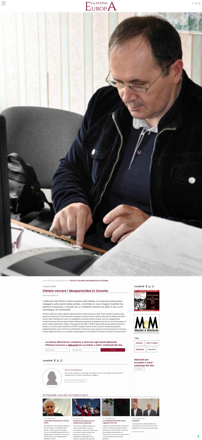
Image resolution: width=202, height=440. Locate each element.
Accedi (112, 350)
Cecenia (139, 343)
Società (65, 280)
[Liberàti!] (145, 407)
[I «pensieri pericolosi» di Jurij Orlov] (57, 407)
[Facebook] (54, 360)
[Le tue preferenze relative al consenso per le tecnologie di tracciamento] (198, 436)
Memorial (140, 349)
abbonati (73, 345)
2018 (59, 280)
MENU (4, 5)
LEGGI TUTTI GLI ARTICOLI (75, 380)
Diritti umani (151, 343)
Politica (151, 349)
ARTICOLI (52, 280)
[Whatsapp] (61, 360)
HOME (45, 280)
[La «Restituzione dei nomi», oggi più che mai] (116, 407)
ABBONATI (139, 369)
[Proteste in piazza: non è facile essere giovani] (86, 407)
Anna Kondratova (50, 295)
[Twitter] (58, 360)
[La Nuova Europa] (101, 6)
